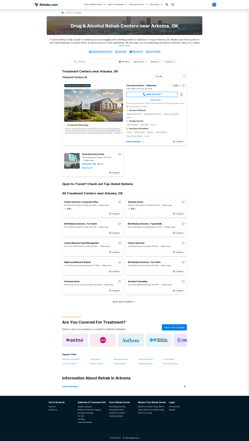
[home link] (63, 12)
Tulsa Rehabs (95, 359)
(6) (71, 209)
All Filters (125, 62)
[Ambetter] (103, 340)
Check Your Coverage (174, 327)
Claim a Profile (154, 52)
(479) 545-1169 (89, 164)
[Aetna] (75, 340)
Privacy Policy (115, 438)
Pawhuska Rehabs (146, 364)
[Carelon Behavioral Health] (187, 340)
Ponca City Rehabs (69, 364)
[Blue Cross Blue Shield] (159, 340)
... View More (117, 133)
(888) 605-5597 (153, 94)
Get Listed (122, 52)
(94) (179, 85)
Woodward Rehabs (170, 364)
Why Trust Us (138, 52)
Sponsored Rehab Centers (102, 52)
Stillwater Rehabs (96, 364)
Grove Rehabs (168, 359)
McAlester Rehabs (146, 359)
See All (128, 118)
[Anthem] (131, 340)
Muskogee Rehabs (121, 359)
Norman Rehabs (120, 364)
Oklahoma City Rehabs (70, 359)
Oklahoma (69, 13)
